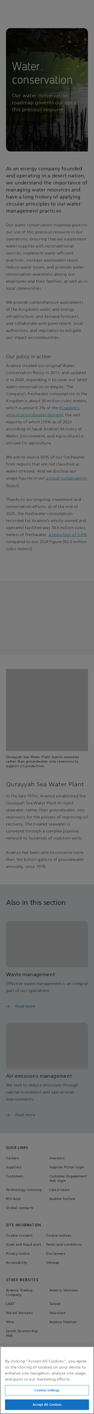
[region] (47, 1380)
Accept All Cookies (47, 1404)
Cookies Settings (46, 1390)
